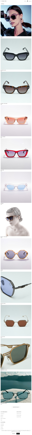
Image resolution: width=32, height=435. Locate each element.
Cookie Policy (19, 416)
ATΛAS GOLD (3, 336)
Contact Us (2, 413)
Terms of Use (19, 413)
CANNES (2, 36)
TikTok (2, 427)
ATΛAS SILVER (3, 303)
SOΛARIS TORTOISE (4, 103)
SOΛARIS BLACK (3, 70)
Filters (3, 3)
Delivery (2, 415)
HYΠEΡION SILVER (4, 403)
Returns (2, 416)
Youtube (2, 428)
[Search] (25, 1)
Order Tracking (3, 418)
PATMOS (2, 203)
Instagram (2, 425)
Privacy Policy (19, 415)
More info (13, 433)
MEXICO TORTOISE (4, 236)
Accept (18, 433)
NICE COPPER (3, 136)
